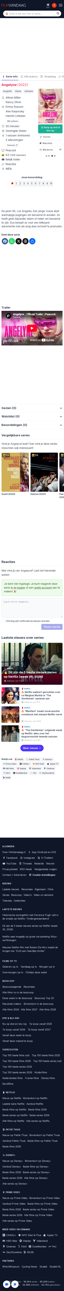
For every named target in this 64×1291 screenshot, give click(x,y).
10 (51, 183)
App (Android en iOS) (43, 852)
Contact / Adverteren (14, 874)
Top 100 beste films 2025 (46, 1055)
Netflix (20, 759)
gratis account (43, 587)
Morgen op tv (47, 966)
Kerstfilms (7, 1083)
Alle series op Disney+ (15, 1183)
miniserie (29, 91)
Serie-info (11, 76)
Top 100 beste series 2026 (17, 1072)
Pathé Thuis (34, 759)
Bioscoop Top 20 (44, 998)
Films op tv (9, 961)
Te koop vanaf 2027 (39, 1029)
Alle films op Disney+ (36, 1177)
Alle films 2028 (47, 1009)
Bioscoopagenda (11, 986)
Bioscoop (16, 894)
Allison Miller (13, 97)
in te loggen (18, 587)
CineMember (21, 773)
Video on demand (43, 894)
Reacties (11, 164)
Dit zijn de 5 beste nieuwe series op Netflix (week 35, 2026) (30, 927)
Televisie (7, 900)
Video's (28, 894)
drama (18, 91)
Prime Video (11, 764)
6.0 (16, 154)
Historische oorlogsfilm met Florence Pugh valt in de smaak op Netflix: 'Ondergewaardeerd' (30, 917)
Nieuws (50, 863)
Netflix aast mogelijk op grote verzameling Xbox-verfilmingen (29, 938)
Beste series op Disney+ (36, 1172)
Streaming (49, 76)
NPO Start (40, 764)
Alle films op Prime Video (38, 1215)
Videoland (36, 768)
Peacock (11, 150)
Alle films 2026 (10, 1009)
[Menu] (60, 5)
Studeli (43, 1266)
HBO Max (10, 768)
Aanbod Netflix (34, 1103)
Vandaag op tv (29, 966)
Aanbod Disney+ (11, 1166)
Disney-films (48, 1078)
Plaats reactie (52, 626)
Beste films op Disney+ (36, 1166)
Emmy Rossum (14, 106)
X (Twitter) (46, 857)
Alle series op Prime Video (17, 1220)
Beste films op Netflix (14, 1109)
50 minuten (12, 126)
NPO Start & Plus (31, 1235)
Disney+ (49, 759)
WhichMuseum (10, 1266)
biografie (7, 91)
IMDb (9, 168)
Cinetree (50, 768)
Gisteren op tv (10, 966)
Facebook (12, 857)
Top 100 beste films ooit (15, 1055)
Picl (34, 773)
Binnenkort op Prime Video (44, 1198)
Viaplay (23, 768)
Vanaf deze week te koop (16, 1035)
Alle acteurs (30, 76)
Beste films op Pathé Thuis (42, 1140)
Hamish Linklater (15, 115)
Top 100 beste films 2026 (16, 1061)
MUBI (8, 778)
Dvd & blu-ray (10, 1018)
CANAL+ (26, 764)
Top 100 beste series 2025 (17, 1066)
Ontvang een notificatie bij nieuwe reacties (27, 621)
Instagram (29, 857)
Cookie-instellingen (43, 874)
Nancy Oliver (13, 102)
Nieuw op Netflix (11, 1098)
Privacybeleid (9, 869)
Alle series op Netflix (38, 1120)
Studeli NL (55, 1266)
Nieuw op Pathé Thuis (15, 1135)
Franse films (32, 1078)
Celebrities (19, 900)
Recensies (27, 889)
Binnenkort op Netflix (35, 1098)
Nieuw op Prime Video (15, 1198)
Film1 (8, 773)
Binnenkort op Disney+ (38, 1160)
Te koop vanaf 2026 (13, 1029)
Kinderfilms (41, 1072)
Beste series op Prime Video (38, 1209)
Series (5, 894)
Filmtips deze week (36, 972)
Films (50, 889)
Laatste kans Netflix (13, 1103)
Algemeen (40, 889)
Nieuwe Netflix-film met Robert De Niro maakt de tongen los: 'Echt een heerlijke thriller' (30, 949)
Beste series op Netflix (15, 1115)
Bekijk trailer (13, 159)
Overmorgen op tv (12, 972)
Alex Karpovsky (15, 111)
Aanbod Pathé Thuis (14, 1140)
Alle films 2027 (29, 1009)
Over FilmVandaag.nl (13, 852)
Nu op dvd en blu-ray (14, 1023)
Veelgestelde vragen (45, 869)
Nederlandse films (12, 1078)
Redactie (39, 863)
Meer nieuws (30, 748)
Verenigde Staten (16, 130)
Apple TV (54, 764)
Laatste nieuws (10, 889)
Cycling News (29, 1266)
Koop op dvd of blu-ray (51, 129)
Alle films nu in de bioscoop (18, 992)
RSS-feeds (26, 869)
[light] (48, 5)
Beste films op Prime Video (42, 1203)
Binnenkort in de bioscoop (38, 1003)
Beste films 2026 (37, 1109)
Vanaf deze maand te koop (17, 1040)
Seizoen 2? (12, 145)
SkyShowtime (48, 773)
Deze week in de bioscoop (17, 998)
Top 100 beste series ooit (47, 1061)
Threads (27, 863)
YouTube (11, 863)
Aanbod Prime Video (14, 1203)
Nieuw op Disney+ (12, 1160)
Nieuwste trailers (11, 1003)
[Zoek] (58, 13)
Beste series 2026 (39, 1115)
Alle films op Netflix (13, 1120)
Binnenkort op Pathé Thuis (44, 1135)
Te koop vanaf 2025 (40, 1023)
